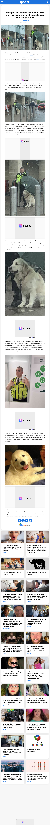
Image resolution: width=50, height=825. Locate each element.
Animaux (28, 10)
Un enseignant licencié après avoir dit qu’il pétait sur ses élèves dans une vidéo (36, 649)
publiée (38, 59)
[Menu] (2, 2)
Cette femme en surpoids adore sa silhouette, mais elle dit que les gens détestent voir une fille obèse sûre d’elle (36, 675)
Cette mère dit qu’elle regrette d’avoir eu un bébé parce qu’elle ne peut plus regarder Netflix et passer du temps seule (37, 549)
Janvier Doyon (26, 20)
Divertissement (6, 628)
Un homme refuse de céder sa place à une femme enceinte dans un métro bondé (36, 622)
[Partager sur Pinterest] (26, 520)
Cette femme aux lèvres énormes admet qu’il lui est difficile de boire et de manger (12, 548)
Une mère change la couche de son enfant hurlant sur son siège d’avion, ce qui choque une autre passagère (12, 597)
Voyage (4, 601)
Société (29, 554)
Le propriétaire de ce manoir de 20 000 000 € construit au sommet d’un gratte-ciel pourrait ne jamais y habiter (12, 777)
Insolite (4, 552)
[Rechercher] (47, 2)
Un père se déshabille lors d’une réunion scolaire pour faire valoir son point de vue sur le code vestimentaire (12, 649)
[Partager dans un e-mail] (30, 520)
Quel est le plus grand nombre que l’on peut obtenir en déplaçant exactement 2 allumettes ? (37, 777)
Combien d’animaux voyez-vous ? (36, 573)
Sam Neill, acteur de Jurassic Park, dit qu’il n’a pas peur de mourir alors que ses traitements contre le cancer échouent (12, 623)
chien (31, 55)
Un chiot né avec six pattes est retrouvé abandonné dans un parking (12, 725)
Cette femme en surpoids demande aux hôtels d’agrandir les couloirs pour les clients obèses (36, 726)
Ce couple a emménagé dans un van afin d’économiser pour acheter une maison (12, 752)
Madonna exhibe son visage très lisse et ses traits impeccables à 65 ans (12, 673)
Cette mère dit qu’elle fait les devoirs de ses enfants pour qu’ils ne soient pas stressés (37, 700)
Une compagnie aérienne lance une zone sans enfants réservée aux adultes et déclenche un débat (37, 597)
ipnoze (25, 2)
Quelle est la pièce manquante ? (33, 750)
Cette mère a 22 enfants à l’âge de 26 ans (12, 573)
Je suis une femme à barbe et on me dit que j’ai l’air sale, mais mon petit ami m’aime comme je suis (12, 701)
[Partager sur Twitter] (23, 520)
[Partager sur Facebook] (19, 520)
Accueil (22, 10)
